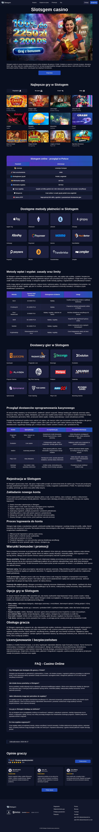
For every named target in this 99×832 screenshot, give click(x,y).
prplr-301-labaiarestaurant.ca (82, 817)
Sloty (80, 90)
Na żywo (37, 90)
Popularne (16, 90)
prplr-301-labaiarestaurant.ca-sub (83, 819)
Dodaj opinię (82, 761)
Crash (59, 90)
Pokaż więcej (49, 790)
